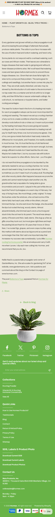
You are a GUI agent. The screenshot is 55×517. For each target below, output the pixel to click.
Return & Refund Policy (12, 428)
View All (6, 397)
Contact (6, 424)
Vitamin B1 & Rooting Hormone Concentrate (12, 391)
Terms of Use (8, 437)
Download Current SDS (12, 456)
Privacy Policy (8, 433)
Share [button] (6, 291)
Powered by (39, 506)
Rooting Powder (9, 386)
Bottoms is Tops (17, 279)
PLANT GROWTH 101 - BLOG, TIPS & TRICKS (28, 23)
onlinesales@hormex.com (14, 489)
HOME (4, 23)
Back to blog (29, 302)
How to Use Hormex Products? (16, 410)
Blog (5, 419)
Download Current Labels (13, 460)
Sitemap (6, 442)
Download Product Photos (14, 465)
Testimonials (8, 415)
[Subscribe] (49, 370)
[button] (4, 13)
